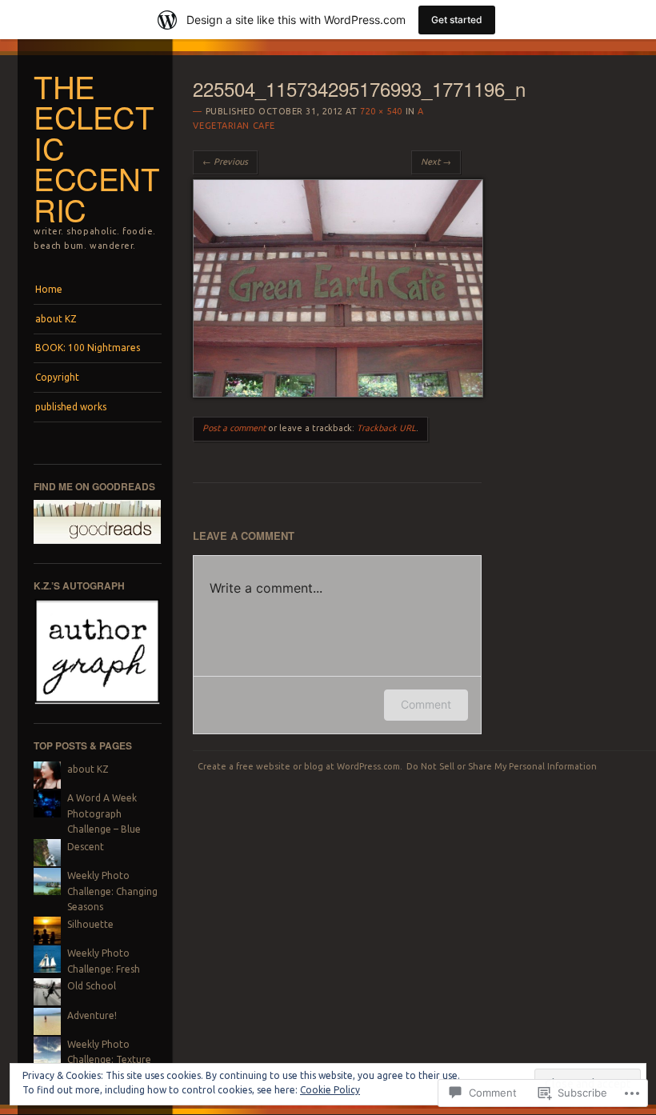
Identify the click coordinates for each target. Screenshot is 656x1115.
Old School (91, 986)
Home (48, 289)
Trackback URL (386, 428)
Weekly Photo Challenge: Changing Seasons (112, 891)
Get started (456, 20)
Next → (436, 161)
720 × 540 (381, 111)
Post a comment (234, 428)
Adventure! (92, 1015)
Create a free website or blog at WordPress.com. (300, 766)
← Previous (225, 161)
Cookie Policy (330, 1090)
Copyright (57, 377)
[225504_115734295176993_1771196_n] (338, 393)
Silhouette (90, 924)
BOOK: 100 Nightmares (87, 347)
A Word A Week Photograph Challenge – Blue (104, 813)
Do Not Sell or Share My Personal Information (501, 766)
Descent (85, 846)
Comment (426, 704)
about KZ (56, 319)
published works (70, 407)
